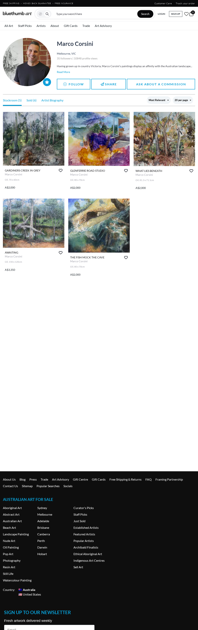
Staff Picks (25, 25)
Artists (41, 25)
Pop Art (8, 554)
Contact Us (10, 486)
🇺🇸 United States (29, 594)
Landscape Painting (16, 534)
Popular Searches (48, 486)
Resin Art (9, 567)
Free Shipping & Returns (125, 479)
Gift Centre (80, 479)
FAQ (148, 479)
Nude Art (9, 541)
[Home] (17, 13)
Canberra (43, 534)
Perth (41, 541)
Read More (63, 72)
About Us (9, 479)
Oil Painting (11, 547)
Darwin (42, 547)
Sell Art (78, 567)
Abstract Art (11, 514)
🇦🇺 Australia (26, 589)
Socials (68, 486)
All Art (8, 25)
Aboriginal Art (12, 508)
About (54, 25)
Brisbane (43, 527)
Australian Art (12, 521)
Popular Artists (83, 541)
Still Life (8, 573)
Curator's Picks (83, 508)
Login (161, 13)
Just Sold (79, 521)
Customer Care (163, 3)
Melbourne (44, 514)
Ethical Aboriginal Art (87, 554)
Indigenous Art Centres (89, 560)
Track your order (185, 3)
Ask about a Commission (161, 84)
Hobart (42, 554)
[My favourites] (186, 14)
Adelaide (43, 521)
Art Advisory (103, 25)
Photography (11, 560)
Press (33, 479)
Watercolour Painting (17, 580)
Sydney (42, 508)
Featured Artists (84, 534)
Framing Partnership (169, 479)
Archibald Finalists (85, 547)
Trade (86, 25)
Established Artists (86, 527)
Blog (23, 479)
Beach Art (9, 527)
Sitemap (27, 486)
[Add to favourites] (60, 170)
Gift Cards (71, 25)
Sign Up (175, 13)
